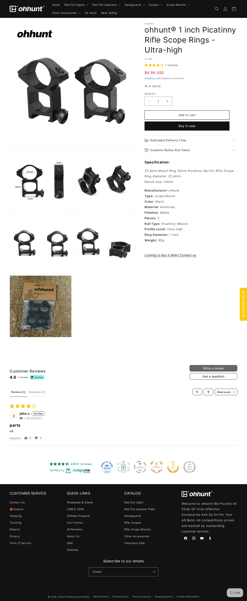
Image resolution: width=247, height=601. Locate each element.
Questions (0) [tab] (37, 391)
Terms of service (141, 596)
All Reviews (74, 529)
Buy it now (187, 126)
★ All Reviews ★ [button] (243, 304)
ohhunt (62, 596)
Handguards (132, 515)
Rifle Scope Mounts (137, 529)
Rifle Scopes (132, 522)
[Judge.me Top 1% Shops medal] (173, 467)
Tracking (16, 522)
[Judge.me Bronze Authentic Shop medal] (156, 467)
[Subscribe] (154, 571)
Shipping (150, 78)
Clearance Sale (134, 543)
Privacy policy (121, 596)
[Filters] (208, 392)
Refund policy (101, 596)
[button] (76, 5)
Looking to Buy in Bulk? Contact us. (171, 255)
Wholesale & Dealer (80, 502)
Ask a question (213, 376)
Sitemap (72, 549)
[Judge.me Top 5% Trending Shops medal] (189, 467)
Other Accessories (136, 536)
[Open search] (197, 392)
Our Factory (75, 522)
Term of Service (20, 543)
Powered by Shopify (78, 596)
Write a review (213, 368)
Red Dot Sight (133, 502)
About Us (73, 536)
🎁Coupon (17, 509)
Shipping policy (164, 596)
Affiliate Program (78, 515)
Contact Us (17, 502)
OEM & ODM (75, 509)
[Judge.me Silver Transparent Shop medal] (140, 467)
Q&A (70, 543)
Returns (15, 529)
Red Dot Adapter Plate (139, 509)
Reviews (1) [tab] (18, 391)
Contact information (188, 596)
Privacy (15, 536)
